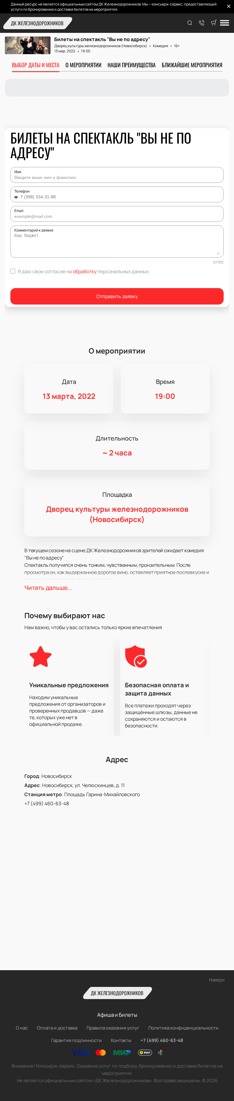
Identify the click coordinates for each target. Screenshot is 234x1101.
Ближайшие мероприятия (192, 64)
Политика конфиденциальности (183, 1028)
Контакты (121, 1040)
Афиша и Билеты (117, 1014)
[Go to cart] (214, 23)
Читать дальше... (48, 588)
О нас (22, 1028)
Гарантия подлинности (76, 1040)
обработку (85, 271)
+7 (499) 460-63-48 (46, 803)
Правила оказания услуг (113, 1028)
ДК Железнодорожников (37, 23)
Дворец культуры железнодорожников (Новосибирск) (100, 45)
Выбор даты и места (35, 64)
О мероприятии (83, 64)
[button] (16, 196)
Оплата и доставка (57, 1028)
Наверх (217, 980)
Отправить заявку (117, 296)
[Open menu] (224, 23)
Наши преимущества (132, 64)
